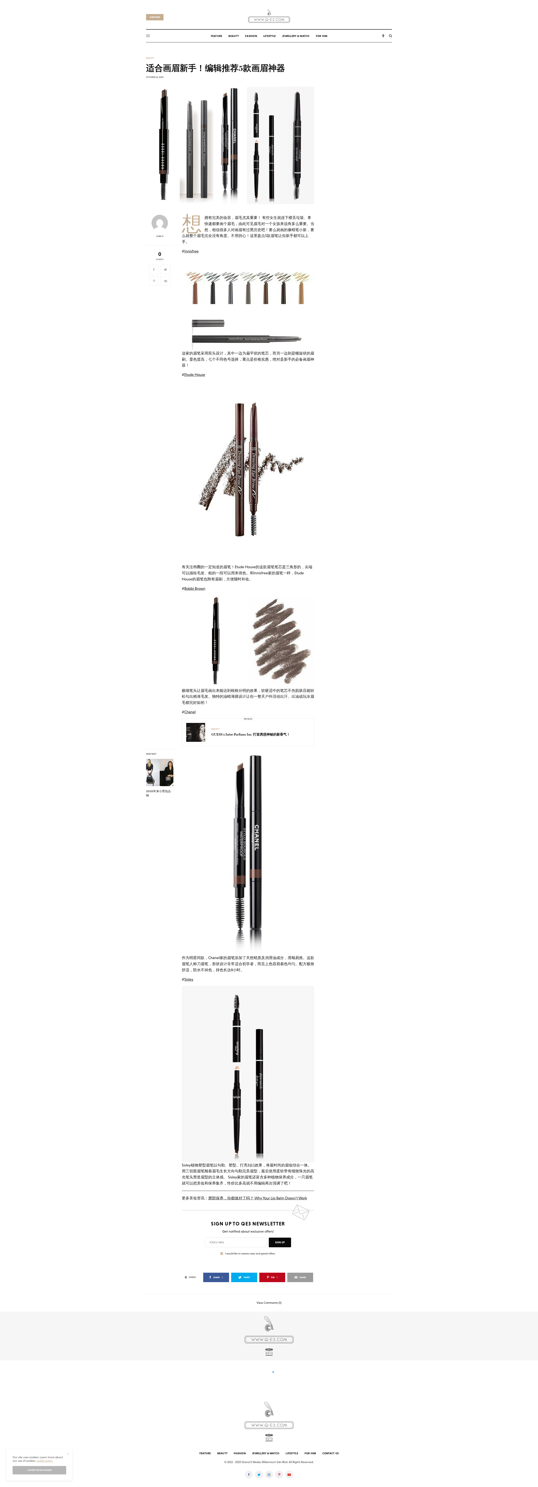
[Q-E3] (269, 15)
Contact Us (330, 1453)
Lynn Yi (160, 236)
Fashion (240, 1453)
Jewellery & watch (265, 1453)
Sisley (188, 979)
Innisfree (191, 251)
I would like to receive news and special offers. (250, 1253)
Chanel (190, 712)
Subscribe (155, 17)
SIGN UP (280, 1242)
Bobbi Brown (194, 588)
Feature (205, 1453)
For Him (310, 1453)
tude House (195, 374)
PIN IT (250, 303)
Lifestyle (292, 1453)
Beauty (150, 58)
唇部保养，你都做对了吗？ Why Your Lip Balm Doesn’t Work (257, 1198)
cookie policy (44, 1460)
